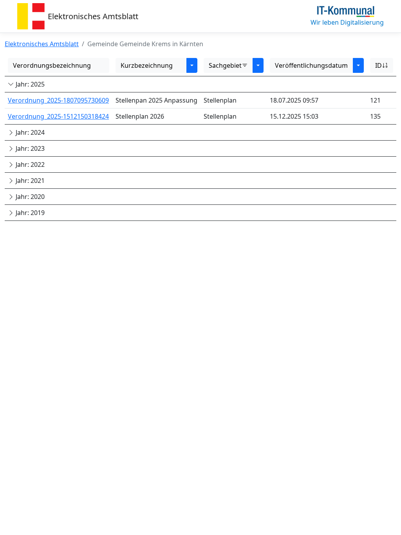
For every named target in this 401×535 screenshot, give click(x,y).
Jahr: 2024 (29, 132)
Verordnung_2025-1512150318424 (58, 116)
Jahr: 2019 (29, 212)
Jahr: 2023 (29, 148)
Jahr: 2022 (29, 164)
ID (378, 65)
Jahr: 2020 (29, 196)
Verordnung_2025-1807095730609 (58, 100)
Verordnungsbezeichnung (52, 65)
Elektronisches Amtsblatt (93, 16)
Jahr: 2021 (29, 180)
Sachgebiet (225, 65)
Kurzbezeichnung (147, 65)
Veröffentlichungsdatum (311, 65)
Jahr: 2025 (29, 84)
